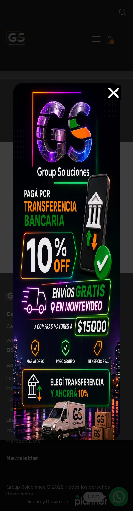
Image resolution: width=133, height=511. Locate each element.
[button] (113, 92)
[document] (66, 255)
